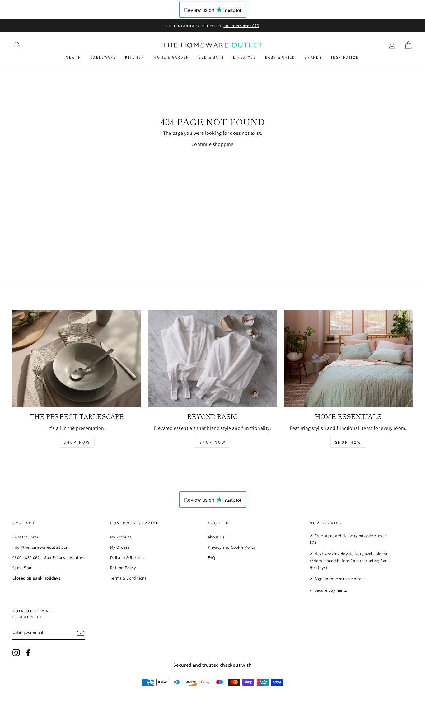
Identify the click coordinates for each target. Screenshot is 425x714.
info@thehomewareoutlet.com (40, 547)
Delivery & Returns (127, 557)
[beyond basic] (212, 358)
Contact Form (25, 537)
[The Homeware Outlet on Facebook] (28, 652)
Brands (313, 57)
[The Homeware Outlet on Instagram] (16, 652)
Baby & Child (280, 57)
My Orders (120, 547)
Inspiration (345, 57)
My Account (120, 537)
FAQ (211, 557)
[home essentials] (348, 358)
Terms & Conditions (128, 578)
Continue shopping (212, 144)
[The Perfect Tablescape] (76, 358)
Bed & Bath (211, 57)
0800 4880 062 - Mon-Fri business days (48, 557)
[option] (212, 25)
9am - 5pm (22, 568)
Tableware (103, 57)
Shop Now (77, 442)
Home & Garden (171, 57)
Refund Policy (123, 568)
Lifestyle (244, 57)
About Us (216, 537)
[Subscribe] (81, 633)
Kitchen (134, 57)
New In (73, 57)
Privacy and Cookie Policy (232, 547)
